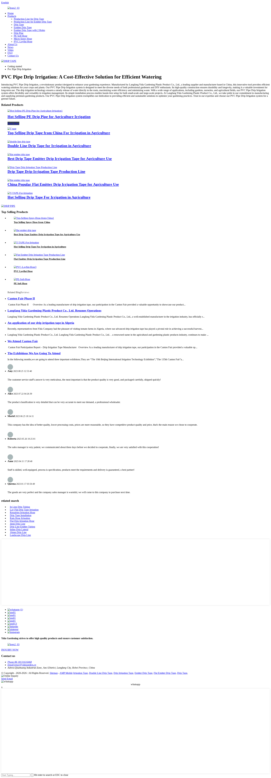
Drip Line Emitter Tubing (22, 526)
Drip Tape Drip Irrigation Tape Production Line (46, 171)
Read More (13, 123)
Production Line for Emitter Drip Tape (33, 21)
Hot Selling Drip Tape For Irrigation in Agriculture (49, 197)
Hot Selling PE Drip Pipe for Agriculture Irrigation (49, 117)
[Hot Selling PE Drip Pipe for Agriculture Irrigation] (35, 110)
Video (10, 50)
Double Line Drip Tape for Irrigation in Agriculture (49, 146)
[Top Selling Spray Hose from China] (34, 218)
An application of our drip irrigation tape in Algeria (41, 322)
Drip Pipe (18, 33)
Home (11, 13)
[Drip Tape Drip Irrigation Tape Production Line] (32, 167)
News (10, 47)
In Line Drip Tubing (20, 507)
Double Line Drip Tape (100, 673)
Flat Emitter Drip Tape (165, 673)
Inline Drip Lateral (19, 529)
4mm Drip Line (17, 523)
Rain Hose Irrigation (20, 518)
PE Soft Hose (20, 36)
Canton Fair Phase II (21, 298)
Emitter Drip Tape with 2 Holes (29, 30)
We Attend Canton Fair (23, 341)
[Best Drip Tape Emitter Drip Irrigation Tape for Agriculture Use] (19, 154)
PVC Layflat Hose (23, 41)
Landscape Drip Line (20, 535)
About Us (12, 44)
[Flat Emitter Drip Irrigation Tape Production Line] (39, 254)
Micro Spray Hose (23, 38)
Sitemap (54, 673)
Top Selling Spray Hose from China (32, 222)
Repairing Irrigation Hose (22, 512)
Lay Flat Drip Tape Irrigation (24, 509)
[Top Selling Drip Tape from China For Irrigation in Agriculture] (12, 128)
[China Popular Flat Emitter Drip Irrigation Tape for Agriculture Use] (19, 180)
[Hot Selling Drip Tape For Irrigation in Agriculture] (20, 193)
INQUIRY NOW (10, 649)
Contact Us (13, 55)
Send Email (7, 678)
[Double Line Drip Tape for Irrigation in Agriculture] (19, 141)
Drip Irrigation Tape (123, 673)
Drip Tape (19, 24)
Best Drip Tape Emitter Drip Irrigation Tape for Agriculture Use (60, 159)
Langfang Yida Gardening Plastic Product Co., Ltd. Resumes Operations (54, 310)
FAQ (10, 53)
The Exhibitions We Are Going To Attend (34, 353)
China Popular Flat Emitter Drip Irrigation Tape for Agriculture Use (63, 184)
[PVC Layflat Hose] (25, 267)
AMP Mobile (66, 673)
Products (12, 16)
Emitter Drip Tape (23, 27)
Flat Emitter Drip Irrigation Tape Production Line (39, 259)
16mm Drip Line (18, 532)
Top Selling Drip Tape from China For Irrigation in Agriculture (59, 133)
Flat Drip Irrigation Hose (22, 521)
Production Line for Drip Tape (29, 19)
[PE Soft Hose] (22, 279)
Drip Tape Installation (20, 515)
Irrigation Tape (80, 673)
